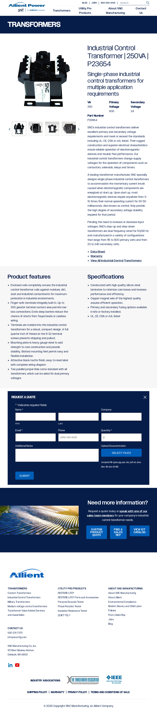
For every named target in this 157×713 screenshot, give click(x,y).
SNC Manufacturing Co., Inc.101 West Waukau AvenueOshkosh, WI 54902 (22, 650)
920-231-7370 (15, 633)
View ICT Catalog (140, 531)
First (17, 423)
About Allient (115, 597)
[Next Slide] (78, 128)
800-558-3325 (108, 3)
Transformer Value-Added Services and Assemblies (26, 613)
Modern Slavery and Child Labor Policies (125, 608)
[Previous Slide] (9, 128)
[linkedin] (9, 664)
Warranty (96, 256)
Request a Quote (23, 397)
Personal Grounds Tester (71, 602)
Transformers (61, 11)
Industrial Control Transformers (24, 597)
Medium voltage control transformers (27, 606)
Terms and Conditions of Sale (110, 692)
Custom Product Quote (96, 532)
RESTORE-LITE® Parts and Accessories (78, 597)
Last (60, 423)
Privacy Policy (77, 692)
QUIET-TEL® (64, 615)
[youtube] (16, 664)
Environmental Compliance (122, 602)
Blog (84, 3)
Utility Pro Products (85, 11)
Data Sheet (98, 252)
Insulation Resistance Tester (72, 611)
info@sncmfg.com (17, 637)
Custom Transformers (19, 593)
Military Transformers (19, 602)
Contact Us (141, 11)
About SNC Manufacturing (115, 11)
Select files (121, 452)
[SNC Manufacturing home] (26, 8)
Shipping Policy (37, 692)
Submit (24, 475)
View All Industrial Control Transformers (116, 261)
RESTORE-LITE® (66, 593)
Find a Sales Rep (118, 532)
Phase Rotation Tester (69, 606)
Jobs (94, 3)
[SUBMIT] (147, 3)
